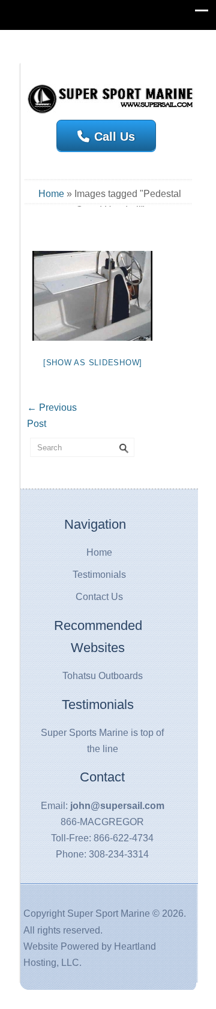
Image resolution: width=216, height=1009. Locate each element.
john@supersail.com (117, 806)
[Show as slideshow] (92, 362)
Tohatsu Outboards (102, 676)
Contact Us (99, 597)
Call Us (114, 136)
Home (51, 194)
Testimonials (99, 574)
